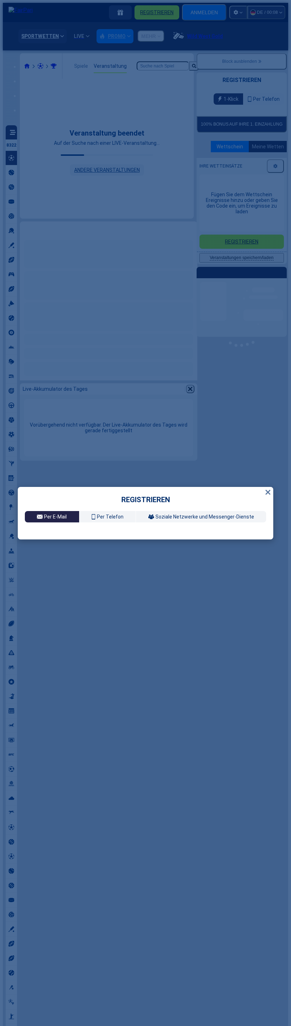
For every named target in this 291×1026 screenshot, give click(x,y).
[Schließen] (268, 426)
